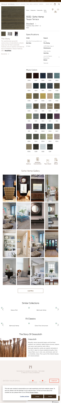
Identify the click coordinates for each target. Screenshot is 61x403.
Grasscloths (39, 10)
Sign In (47, 4)
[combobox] (55, 402)
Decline (50, 396)
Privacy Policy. (34, 392)
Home (27, 10)
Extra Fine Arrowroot (41, 325)
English (56, 402)
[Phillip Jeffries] (8, 4)
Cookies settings (24, 396)
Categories (33, 10)
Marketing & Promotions (33, 382)
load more (31, 290)
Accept (37, 396)
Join (51, 4)
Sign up (54, 380)
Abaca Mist (14, 310)
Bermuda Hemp (41, 310)
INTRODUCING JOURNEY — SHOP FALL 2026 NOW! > (30, 1)
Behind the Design (42, 382)
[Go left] (3, 309)
